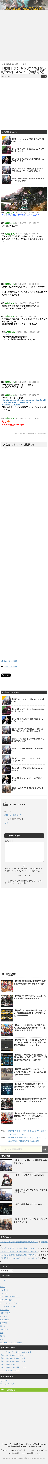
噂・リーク (4, 1326)
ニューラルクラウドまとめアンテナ (16, 1352)
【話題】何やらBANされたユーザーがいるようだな (20, 1258)
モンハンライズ (7, 1384)
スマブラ (4, 1381)
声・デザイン (5, 1329)
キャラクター (5, 1290)
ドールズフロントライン (9, 1303)
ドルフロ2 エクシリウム (10, 1297)
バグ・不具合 (5, 1313)
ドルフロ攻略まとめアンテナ (13, 1358)
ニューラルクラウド (8, 1306)
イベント (8, 666)
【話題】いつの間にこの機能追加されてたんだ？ (19, 1242)
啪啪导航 (44, 1242)
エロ (1, 1283)
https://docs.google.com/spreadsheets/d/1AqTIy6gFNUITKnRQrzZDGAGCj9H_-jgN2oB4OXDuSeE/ (24, 402)
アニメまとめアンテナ (10, 1370)
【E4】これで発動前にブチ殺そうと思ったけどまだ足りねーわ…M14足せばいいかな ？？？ (30, 1027)
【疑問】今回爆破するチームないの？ (30, 1204)
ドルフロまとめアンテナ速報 (13, 1355)
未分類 (2, 1336)
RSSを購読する (9, 1390)
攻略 (15, 666)
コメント (9, 841)
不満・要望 (4, 1320)
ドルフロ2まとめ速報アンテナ (13, 1367)
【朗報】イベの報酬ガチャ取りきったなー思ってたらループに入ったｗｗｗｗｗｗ (30, 1086)
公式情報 (3, 1323)
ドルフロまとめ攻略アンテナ (13, 1361)
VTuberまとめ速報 (9, 661)
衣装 (1, 1339)
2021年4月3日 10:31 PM (12, 815)
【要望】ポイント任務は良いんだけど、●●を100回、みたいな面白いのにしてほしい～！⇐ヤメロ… (30, 1042)
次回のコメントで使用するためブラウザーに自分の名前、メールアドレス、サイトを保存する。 (23, 870)
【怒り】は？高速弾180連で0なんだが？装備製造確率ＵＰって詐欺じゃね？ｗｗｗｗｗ (30, 1013)
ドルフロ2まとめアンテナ (11, 1364)
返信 (6, 823)
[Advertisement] (24, 34)
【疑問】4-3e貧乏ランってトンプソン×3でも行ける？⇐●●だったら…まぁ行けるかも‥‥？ (30, 1071)
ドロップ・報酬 (6, 1300)
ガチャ (2, 1287)
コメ (44, 76)
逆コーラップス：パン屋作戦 (11, 1343)
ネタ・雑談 (4, 1310)
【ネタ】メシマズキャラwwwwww (29, 1175)
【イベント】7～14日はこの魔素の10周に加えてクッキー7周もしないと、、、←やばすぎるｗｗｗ (30, 1116)
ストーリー (4, 1293)
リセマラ (3, 1316)
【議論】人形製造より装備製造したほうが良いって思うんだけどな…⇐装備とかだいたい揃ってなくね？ (30, 1057)
